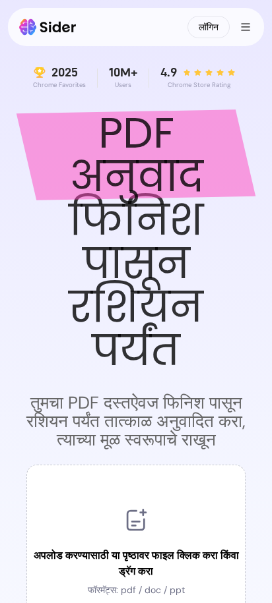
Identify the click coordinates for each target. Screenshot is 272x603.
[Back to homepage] (47, 27)
